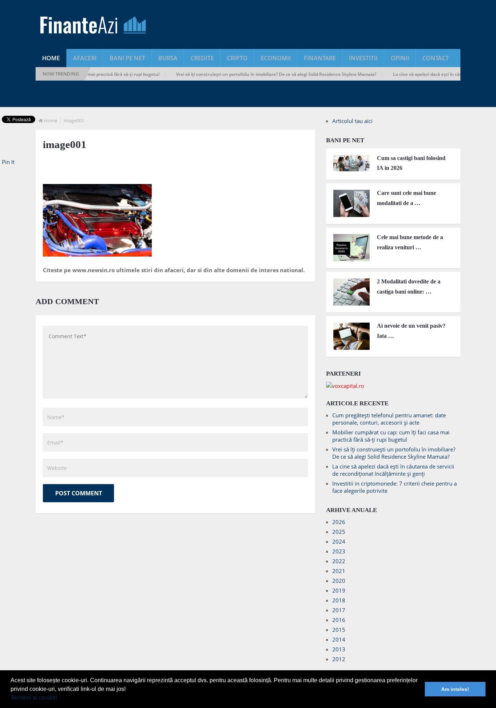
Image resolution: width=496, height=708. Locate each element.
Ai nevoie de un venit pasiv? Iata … (411, 331)
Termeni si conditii (34, 698)
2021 (338, 570)
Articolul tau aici (352, 120)
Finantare (320, 58)
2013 (338, 649)
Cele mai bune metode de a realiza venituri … (410, 242)
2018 (338, 600)
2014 (338, 639)
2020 (338, 580)
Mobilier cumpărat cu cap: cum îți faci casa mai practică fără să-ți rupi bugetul (391, 436)
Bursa (168, 58)
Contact (435, 58)
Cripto (237, 58)
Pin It (8, 161)
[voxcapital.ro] (345, 385)
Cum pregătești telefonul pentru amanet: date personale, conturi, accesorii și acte (389, 419)
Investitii (363, 58)
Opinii (400, 58)
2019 (338, 590)
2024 (338, 541)
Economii (276, 58)
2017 (338, 610)
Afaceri (85, 58)
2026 (338, 521)
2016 (338, 619)
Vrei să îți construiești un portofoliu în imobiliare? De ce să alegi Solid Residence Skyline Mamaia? (267, 74)
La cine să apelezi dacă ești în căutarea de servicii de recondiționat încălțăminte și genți (393, 470)
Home (51, 58)
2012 (338, 659)
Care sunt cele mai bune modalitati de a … (406, 198)
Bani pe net (127, 58)
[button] (59, 698)
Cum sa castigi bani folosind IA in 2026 (411, 163)
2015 (338, 629)
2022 (338, 561)
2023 (338, 551)
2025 (338, 531)
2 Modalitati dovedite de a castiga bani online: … (408, 286)
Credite (202, 58)
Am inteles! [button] (455, 689)
